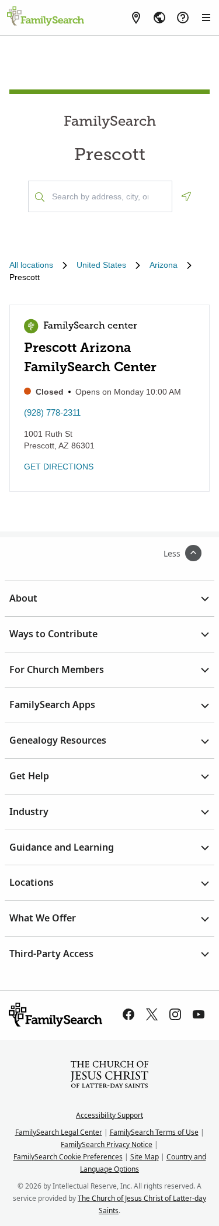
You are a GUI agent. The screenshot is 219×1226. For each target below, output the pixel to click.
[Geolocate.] (186, 196)
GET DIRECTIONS (58, 466)
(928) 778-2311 (52, 412)
